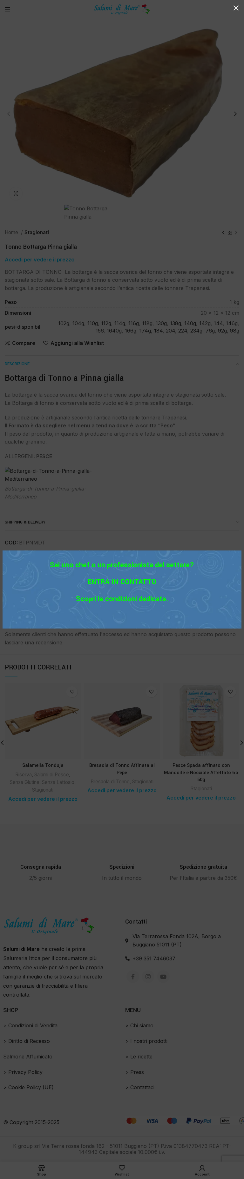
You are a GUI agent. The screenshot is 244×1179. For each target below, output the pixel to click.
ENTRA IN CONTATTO (122, 582)
